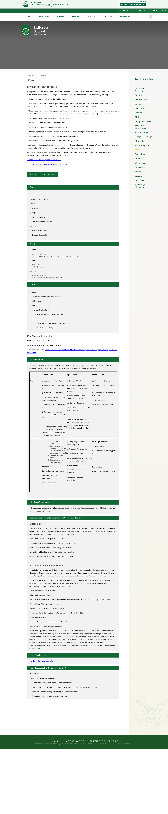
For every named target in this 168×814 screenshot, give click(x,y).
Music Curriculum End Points (42, 174)
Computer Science (143, 121)
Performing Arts (142, 145)
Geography (140, 108)
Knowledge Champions (140, 186)
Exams (138, 171)
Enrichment (140, 180)
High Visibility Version (73, 744)
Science (138, 104)
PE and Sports (141, 141)
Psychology (140, 154)
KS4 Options (140, 163)
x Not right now (141, 1)
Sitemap (92, 744)
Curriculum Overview (140, 90)
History (138, 112)
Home (29, 75)
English (138, 95)
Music (44, 75)
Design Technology (143, 136)
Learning (36, 75)
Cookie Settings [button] (126, 744)
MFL (137, 117)
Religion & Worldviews (140, 127)
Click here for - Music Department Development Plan (47, 164)
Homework (140, 167)
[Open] (150, 17)
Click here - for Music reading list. (41, 661)
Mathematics (141, 99)
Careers (138, 176)
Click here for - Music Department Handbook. (44, 160)
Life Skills (139, 158)
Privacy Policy (107, 744)
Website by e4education (45, 744)
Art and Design (141, 132)
